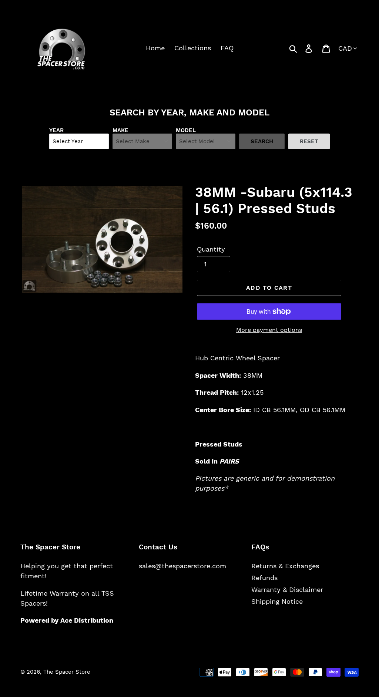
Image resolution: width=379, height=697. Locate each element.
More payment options (269, 329)
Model (186, 130)
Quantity (211, 249)
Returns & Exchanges (285, 566)
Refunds (264, 578)
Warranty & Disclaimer (287, 589)
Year (56, 130)
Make (120, 130)
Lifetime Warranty (49, 593)
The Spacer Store (66, 672)
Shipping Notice (277, 601)
